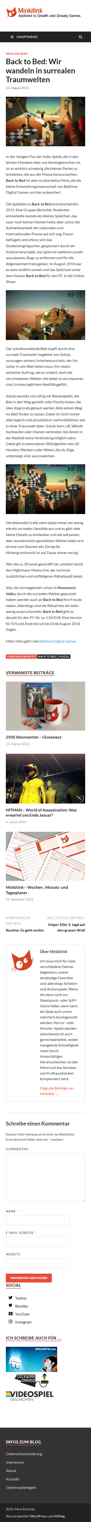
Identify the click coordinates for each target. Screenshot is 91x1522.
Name (12, 1211)
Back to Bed (47, 656)
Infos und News (17, 53)
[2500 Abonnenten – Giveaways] (45, 731)
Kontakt (12, 1479)
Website (13, 1254)
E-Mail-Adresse (21, 1233)
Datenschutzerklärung (24, 1453)
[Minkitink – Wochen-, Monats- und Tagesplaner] (45, 882)
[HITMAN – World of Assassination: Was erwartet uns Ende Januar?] (45, 804)
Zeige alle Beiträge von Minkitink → (57, 1091)
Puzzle (64, 656)
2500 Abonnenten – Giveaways (33, 737)
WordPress (38, 1516)
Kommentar (18, 1149)
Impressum (15, 1462)
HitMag (59, 1516)
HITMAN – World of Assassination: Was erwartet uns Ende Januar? (41, 812)
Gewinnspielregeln (21, 1487)
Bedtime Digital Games (57, 641)
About (11, 1470)
